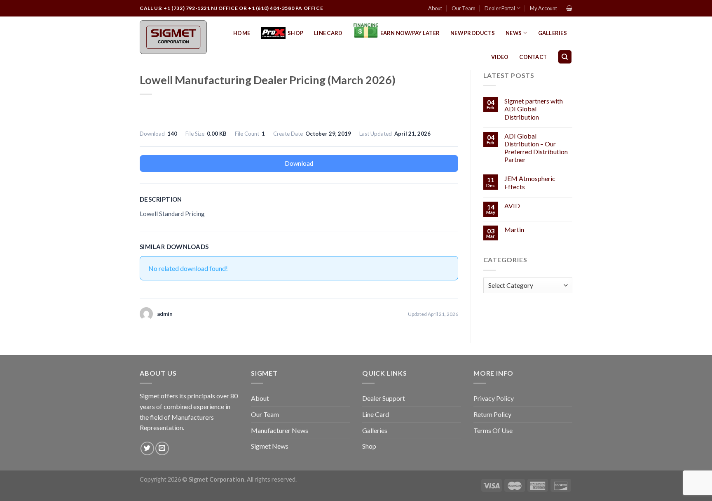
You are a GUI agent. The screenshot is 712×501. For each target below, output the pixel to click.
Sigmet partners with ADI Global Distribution (533, 108)
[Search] (565, 57)
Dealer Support (383, 398)
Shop (295, 33)
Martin (514, 229)
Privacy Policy (493, 398)
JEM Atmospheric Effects (529, 182)
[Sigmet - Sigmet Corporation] (173, 37)
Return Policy (492, 414)
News (514, 33)
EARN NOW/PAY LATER (410, 33)
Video (499, 57)
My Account (543, 8)
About (435, 8)
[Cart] (569, 8)
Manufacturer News (279, 430)
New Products (472, 33)
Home (241, 33)
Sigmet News (269, 446)
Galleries (552, 33)
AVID (512, 205)
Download (299, 163)
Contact (533, 57)
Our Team (463, 8)
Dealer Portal (500, 8)
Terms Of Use (493, 430)
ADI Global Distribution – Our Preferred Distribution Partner (536, 148)
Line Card (328, 33)
